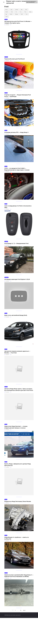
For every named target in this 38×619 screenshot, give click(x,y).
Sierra (27, 14)
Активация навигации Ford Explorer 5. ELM (17, 279)
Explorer (6, 11)
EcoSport (16, 9)
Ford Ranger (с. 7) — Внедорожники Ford (16, 243)
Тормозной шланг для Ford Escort (14, 59)
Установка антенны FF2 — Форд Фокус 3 (16, 132)
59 (20, 610)
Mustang (16, 14)
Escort (26, 9)
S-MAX (22, 14)
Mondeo (11, 14)
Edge (22, 9)
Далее (24, 610)
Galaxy (30, 11)
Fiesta (12, 11)
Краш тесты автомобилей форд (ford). (15, 315)
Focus (21, 11)
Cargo (11, 9)
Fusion (25, 11)
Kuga (6, 14)
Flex (16, 11)
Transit (6, 16)
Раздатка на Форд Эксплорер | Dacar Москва (17, 501)
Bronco (6, 9)
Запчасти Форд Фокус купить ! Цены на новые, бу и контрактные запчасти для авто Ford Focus (18, 389)
